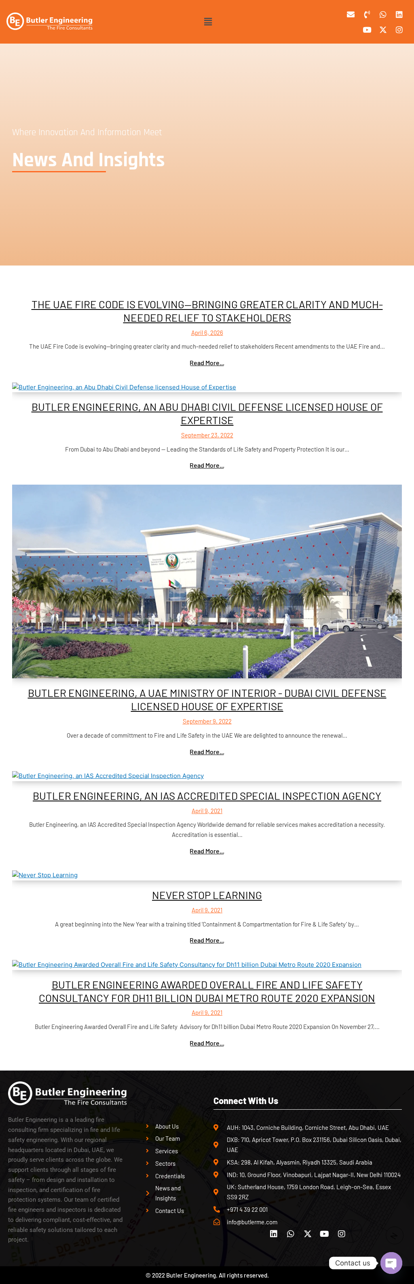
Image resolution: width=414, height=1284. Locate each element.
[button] (208, 21)
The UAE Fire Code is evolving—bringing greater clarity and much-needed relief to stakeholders (207, 311)
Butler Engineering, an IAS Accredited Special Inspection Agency (207, 795)
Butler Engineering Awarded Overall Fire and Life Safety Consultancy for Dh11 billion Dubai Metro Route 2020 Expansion (207, 991)
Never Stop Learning (207, 895)
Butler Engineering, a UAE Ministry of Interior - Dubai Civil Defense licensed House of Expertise (207, 699)
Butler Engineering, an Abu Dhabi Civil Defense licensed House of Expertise (207, 413)
